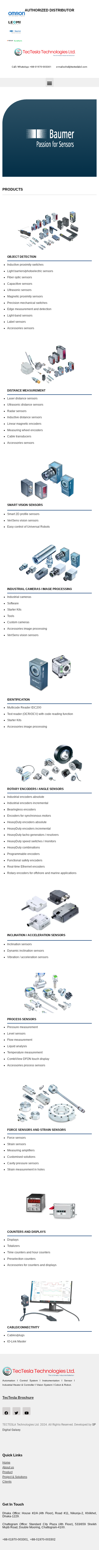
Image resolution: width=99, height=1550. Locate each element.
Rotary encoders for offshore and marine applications (41, 873)
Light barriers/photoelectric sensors (30, 271)
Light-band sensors (19, 315)
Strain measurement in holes (26, 1169)
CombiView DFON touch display (28, 1059)
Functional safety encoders (24, 860)
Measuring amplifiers (21, 1150)
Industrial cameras (19, 597)
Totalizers (13, 1246)
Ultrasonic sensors (19, 290)
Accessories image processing (27, 628)
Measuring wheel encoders (25, 430)
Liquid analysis (17, 1046)
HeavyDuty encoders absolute (27, 822)
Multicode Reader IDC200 (24, 707)
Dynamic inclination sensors (25, 950)
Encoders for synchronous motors (29, 815)
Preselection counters (21, 1258)
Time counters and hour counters (28, 1252)
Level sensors (16, 1033)
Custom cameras (18, 622)
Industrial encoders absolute (25, 797)
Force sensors (16, 1137)
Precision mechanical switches (27, 303)
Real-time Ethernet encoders (26, 866)
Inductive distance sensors (24, 417)
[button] (50, 82)
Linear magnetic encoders (24, 423)
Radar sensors (16, 411)
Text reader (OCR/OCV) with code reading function (40, 714)
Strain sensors (16, 1144)
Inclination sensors (19, 944)
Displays (13, 1239)
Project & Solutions (14, 1477)
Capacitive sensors (19, 283)
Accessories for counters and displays (31, 1265)
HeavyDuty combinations (23, 847)
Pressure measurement (22, 1027)
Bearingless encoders (21, 809)
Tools (10, 616)
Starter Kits (14, 609)
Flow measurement (19, 1039)
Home (6, 1462)
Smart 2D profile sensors (23, 514)
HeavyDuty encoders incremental (29, 828)
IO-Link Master (16, 1341)
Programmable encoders (23, 854)
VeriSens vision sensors (22, 520)
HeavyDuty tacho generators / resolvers (33, 835)
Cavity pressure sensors (23, 1163)
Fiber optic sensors (19, 277)
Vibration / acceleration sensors (27, 957)
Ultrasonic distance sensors (25, 404)
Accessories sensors (20, 328)
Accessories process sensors (26, 1065)
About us (8, 1467)
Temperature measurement (25, 1052)
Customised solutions (21, 1156)
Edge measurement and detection (29, 309)
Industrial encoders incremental (27, 803)
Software (13, 603)
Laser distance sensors (22, 398)
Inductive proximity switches (25, 264)
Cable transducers (19, 436)
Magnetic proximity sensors (25, 296)
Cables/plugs (16, 1335)
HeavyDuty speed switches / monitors (31, 841)
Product (7, 1472)
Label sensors (16, 321)
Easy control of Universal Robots (28, 526)
